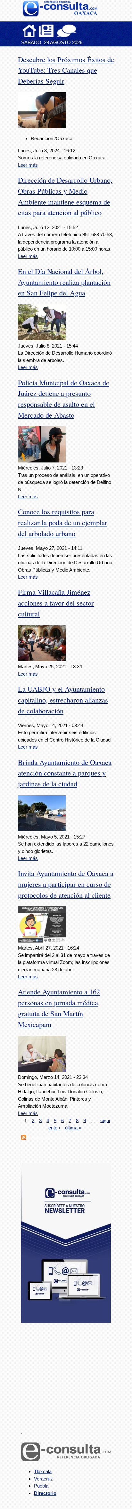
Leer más (28, 165)
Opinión (66, 30)
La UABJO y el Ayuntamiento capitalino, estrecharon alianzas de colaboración (63, 699)
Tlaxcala (43, 1471)
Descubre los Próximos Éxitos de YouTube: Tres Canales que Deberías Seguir (66, 70)
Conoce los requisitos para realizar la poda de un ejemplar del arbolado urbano (62, 522)
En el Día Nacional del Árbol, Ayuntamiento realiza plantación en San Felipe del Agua (64, 282)
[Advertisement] (69, 1372)
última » (73, 1127)
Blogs (79, 30)
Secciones (46, 30)
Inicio (29, 30)
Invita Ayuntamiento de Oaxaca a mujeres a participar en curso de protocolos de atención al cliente (65, 884)
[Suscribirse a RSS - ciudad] (23, 1138)
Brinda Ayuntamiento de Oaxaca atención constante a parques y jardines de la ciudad (64, 773)
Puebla (41, 1486)
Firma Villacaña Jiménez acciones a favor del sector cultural (56, 602)
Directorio (45, 1493)
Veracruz (43, 1478)
